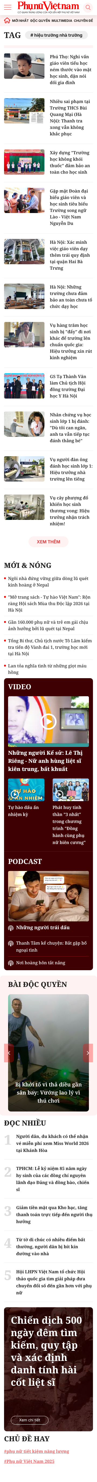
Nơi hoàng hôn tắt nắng (40, 963)
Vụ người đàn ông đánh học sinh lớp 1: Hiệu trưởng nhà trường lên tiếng (71, 469)
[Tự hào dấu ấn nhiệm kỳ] (26, 789)
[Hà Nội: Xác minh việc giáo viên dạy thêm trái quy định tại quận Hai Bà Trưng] (24, 251)
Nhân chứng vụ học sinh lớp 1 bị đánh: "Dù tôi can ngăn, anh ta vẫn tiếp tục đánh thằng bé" (70, 428)
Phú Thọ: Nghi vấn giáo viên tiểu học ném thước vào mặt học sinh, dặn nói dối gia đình (70, 69)
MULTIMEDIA (62, 20)
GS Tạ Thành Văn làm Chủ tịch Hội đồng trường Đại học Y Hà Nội (68, 386)
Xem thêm (48, 541)
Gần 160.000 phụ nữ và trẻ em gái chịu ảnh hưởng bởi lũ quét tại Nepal (48, 625)
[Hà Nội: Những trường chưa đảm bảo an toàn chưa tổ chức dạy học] (24, 296)
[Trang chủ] (7, 21)
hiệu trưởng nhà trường (58, 35)
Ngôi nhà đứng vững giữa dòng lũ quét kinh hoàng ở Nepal (48, 581)
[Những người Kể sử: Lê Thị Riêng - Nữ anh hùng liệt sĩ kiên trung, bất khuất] (48, 721)
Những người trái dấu (43, 927)
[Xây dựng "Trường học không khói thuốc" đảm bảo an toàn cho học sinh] (24, 162)
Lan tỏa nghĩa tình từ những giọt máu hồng (47, 669)
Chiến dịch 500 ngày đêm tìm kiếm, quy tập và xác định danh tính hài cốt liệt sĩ (46, 1351)
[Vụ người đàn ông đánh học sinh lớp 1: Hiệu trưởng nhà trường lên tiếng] (24, 469)
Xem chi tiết (29, 1420)
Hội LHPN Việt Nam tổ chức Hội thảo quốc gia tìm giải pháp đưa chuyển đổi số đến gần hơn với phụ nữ (54, 1282)
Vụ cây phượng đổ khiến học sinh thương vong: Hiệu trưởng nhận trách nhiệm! (70, 511)
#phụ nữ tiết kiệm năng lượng (36, 1451)
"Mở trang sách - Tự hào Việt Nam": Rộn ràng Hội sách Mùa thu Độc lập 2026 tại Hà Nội (49, 603)
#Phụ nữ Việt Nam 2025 (29, 1461)
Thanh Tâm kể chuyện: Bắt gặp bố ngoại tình (51, 946)
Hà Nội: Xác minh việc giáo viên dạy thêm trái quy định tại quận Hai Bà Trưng (70, 255)
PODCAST (25, 861)
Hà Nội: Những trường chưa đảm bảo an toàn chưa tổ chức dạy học (71, 296)
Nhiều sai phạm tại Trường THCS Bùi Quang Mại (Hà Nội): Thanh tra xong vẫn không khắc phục (70, 117)
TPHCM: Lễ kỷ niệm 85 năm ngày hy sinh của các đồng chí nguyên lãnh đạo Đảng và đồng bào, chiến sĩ (52, 1178)
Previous (9, 1053)
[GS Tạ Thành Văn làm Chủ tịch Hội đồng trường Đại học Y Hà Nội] (24, 386)
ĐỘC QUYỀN (40, 20)
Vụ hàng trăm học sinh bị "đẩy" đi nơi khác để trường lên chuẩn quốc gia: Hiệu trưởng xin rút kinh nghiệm (71, 341)
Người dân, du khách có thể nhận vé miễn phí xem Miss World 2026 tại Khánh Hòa (52, 1143)
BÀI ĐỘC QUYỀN (37, 984)
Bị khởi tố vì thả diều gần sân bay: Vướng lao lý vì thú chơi (48, 1092)
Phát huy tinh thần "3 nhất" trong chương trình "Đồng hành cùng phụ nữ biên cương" (69, 824)
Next (88, 1053)
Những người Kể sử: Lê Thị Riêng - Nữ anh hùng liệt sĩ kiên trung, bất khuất (45, 761)
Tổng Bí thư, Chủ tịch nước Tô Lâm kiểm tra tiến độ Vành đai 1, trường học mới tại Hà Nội (50, 647)
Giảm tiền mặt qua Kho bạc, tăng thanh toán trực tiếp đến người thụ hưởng (54, 1214)
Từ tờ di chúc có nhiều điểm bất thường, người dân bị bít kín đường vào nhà (50, 1247)
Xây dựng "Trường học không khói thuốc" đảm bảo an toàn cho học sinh (70, 162)
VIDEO (19, 686)
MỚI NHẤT (20, 20)
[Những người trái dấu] (48, 896)
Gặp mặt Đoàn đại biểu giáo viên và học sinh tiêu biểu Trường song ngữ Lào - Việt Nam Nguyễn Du (69, 207)
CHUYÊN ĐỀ (83, 20)
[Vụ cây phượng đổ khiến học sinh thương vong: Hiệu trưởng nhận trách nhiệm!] (24, 507)
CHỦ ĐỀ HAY (27, 1438)
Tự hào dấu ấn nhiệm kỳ (23, 810)
